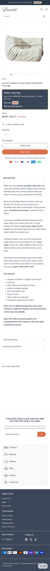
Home (4, 79)
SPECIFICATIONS (10, 340)
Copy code (38, 2)
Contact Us (6, 498)
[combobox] (25, 16)
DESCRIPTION (9, 178)
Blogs (4, 502)
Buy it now (25, 152)
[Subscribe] (41, 434)
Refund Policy (7, 519)
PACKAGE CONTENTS (12, 347)
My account (6, 506)
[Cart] (41, 9)
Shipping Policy (8, 523)
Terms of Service (8, 527)
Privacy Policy (7, 516)
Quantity (5, 130)
